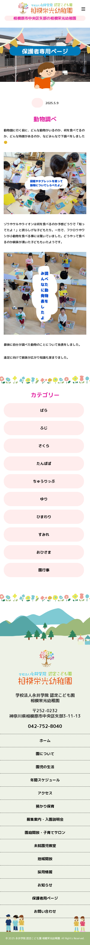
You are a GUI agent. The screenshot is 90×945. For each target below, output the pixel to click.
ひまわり (43, 516)
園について (45, 753)
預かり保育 (45, 806)
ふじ (44, 428)
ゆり (44, 499)
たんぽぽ (43, 463)
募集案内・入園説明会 (45, 819)
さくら (43, 445)
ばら (44, 410)
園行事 (43, 570)
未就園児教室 (45, 845)
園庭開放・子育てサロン (45, 832)
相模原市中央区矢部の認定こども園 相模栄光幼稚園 (45, 8)
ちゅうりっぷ (44, 481)
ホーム (45, 740)
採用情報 (45, 871)
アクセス (45, 793)
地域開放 (45, 858)
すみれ (43, 534)
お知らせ (45, 885)
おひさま (43, 552)
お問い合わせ (45, 911)
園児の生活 (45, 766)
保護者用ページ (45, 898)
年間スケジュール (45, 780)
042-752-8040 (45, 726)
